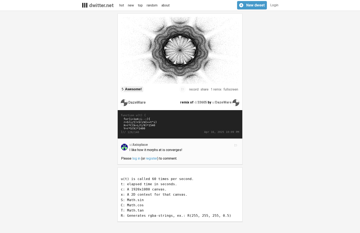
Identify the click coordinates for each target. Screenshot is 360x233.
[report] (182, 89)
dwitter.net (101, 5)
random (152, 5)
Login (274, 5)
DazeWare (137, 102)
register (151, 158)
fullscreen (231, 89)
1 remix (216, 89)
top (140, 5)
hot (121, 5)
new (131, 5)
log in (136, 158)
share (204, 89)
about (165, 5)
